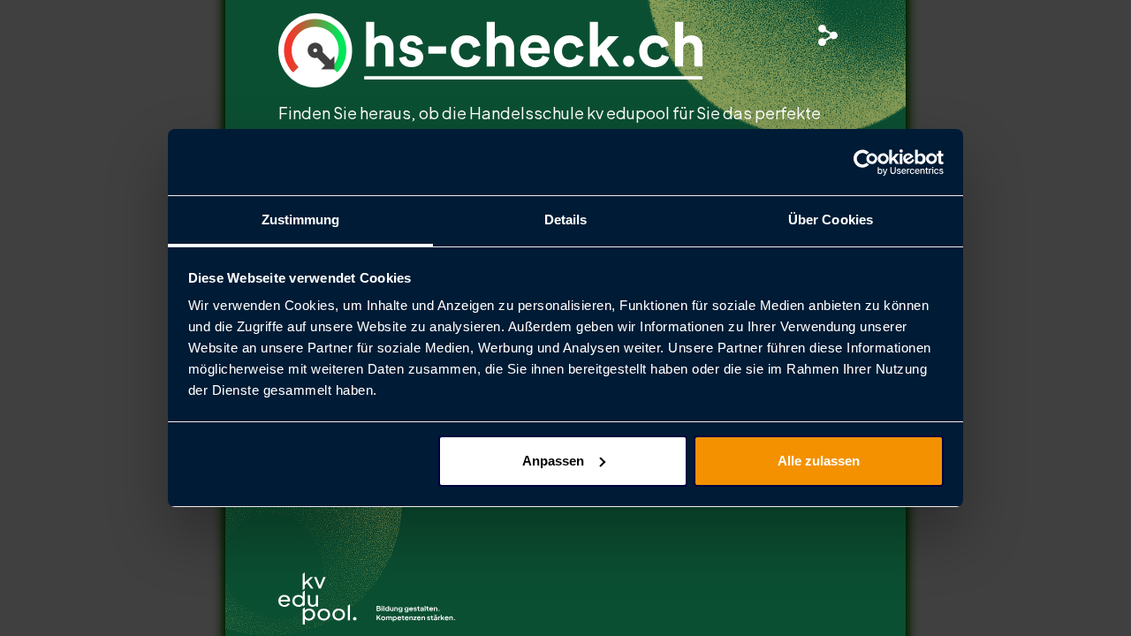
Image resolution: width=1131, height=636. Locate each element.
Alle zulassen (819, 460)
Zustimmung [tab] (301, 219)
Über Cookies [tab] (830, 219)
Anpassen (553, 460)
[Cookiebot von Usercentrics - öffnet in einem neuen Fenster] (866, 162)
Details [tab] (566, 219)
